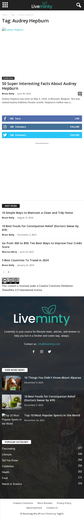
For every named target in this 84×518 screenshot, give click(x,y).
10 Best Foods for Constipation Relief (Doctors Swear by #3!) (49, 398)
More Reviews (45, 503)
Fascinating (8, 448)
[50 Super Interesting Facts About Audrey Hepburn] (42, 54)
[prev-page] (4, 272)
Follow (74, 126)
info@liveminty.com (49, 344)
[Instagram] (42, 352)
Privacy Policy (64, 503)
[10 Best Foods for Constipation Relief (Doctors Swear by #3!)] (11, 402)
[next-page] (9, 272)
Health (5, 472)
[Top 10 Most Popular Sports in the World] (11, 420)
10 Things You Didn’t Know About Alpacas (52, 377)
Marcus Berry (9, 251)
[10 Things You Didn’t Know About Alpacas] (11, 383)
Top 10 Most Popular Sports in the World (52, 415)
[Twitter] (50, 352)
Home (4, 14)
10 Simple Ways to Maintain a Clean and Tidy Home (37, 213)
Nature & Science (12, 483)
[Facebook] (34, 352)
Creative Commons (23, 503)
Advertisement (34, 507)
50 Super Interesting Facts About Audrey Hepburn (39, 86)
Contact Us (52, 507)
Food (5, 478)
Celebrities (8, 78)
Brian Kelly (8, 93)
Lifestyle (7, 454)
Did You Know (10, 460)
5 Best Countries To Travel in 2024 (25, 260)
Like (77, 118)
